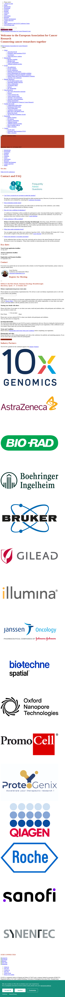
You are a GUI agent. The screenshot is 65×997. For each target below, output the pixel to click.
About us (6, 967)
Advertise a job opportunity (14, 97)
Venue (5, 14)
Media (5, 22)
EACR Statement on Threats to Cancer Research (20, 102)
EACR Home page (9, 25)
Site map (6, 971)
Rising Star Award (12, 113)
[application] (32, 988)
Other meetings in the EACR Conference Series (17, 23)
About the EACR (12, 51)
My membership (11, 88)
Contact (6, 128)
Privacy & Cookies (9, 974)
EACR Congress (12, 68)
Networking (7, 16)
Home (5, 5)
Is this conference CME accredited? (13, 219)
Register (6, 11)
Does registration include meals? (12, 203)
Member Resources (9, 79)
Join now (6, 968)
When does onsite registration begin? (14, 229)
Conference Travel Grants (14, 110)
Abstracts (6, 13)
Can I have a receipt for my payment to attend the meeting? (20, 195)
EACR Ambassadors (13, 62)
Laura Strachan (33, 216)
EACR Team (10, 129)
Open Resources (8, 90)
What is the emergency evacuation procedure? (16, 236)
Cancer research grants (13, 96)
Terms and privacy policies (14, 56)
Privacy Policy (9, 301)
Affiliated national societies (14, 64)
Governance (10, 55)
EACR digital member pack (14, 81)
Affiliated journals (12, 122)
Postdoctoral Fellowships (14, 107)
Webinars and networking (14, 71)
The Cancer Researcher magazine (16, 91)
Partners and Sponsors (10, 19)
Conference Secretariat (34, 200)
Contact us (7, 970)
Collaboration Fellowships (14, 105)
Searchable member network (15, 82)
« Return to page (8, 3)
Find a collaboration (12, 84)
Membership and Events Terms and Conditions (21, 330)
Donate (10, 29)
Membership (7, 58)
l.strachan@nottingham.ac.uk (17, 273)
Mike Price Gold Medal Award (15, 111)
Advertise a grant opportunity (15, 99)
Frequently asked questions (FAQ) (16, 53)
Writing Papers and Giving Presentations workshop (21, 76)
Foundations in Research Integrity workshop (19, 74)
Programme (7, 8)
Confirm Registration (6, 339)
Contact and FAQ (9, 20)
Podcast (9, 87)
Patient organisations (12, 100)
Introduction (7, 6)
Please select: (7, 2)
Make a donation (11, 126)
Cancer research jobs (13, 94)
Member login (4, 29)
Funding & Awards (9, 103)
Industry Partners (12, 117)
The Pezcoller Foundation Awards (16, 114)
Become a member (12, 59)
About (5, 50)
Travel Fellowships (12, 108)
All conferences (11, 67)
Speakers (6, 9)
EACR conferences (12, 70)
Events (6, 65)
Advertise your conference (14, 77)
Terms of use (7, 973)
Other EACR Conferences (8, 172)
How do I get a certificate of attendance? (15, 210)
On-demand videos (12, 85)
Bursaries (6, 17)
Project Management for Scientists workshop (19, 73)
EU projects (10, 119)
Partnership (7, 116)
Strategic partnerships (13, 120)
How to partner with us (13, 125)
